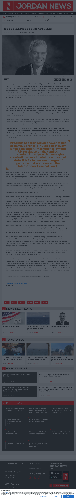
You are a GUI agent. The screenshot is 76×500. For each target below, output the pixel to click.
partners (7, 492)
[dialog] (38, 494)
